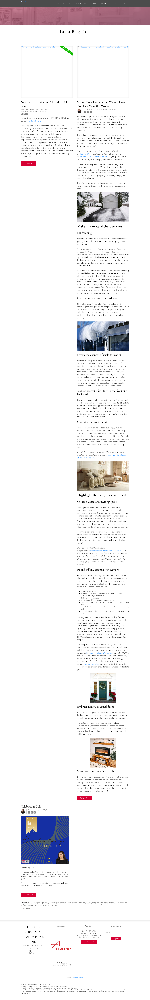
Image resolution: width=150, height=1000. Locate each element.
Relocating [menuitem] (68, 3)
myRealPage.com (78, 977)
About (111, 3)
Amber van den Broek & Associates (95, 157)
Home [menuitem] (58, 3)
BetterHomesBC (92, 664)
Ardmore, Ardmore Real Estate (75, 902)
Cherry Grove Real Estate (110, 902)
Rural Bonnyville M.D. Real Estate (87, 904)
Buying (102, 3)
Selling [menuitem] (91, 3)
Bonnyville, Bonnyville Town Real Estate (93, 902)
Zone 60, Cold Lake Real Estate (49, 905)
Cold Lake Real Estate (40, 904)
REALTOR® (84, 154)
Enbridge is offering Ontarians (99, 653)
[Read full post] (47, 73)
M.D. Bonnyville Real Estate (71, 904)
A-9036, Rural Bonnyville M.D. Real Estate (55, 902)
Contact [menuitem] (122, 3)
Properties (79, 3)
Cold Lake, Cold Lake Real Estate (36, 111)
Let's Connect (89, 942)
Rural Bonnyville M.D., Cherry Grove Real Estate (108, 904)
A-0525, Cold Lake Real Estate (36, 902)
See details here (33, 121)
